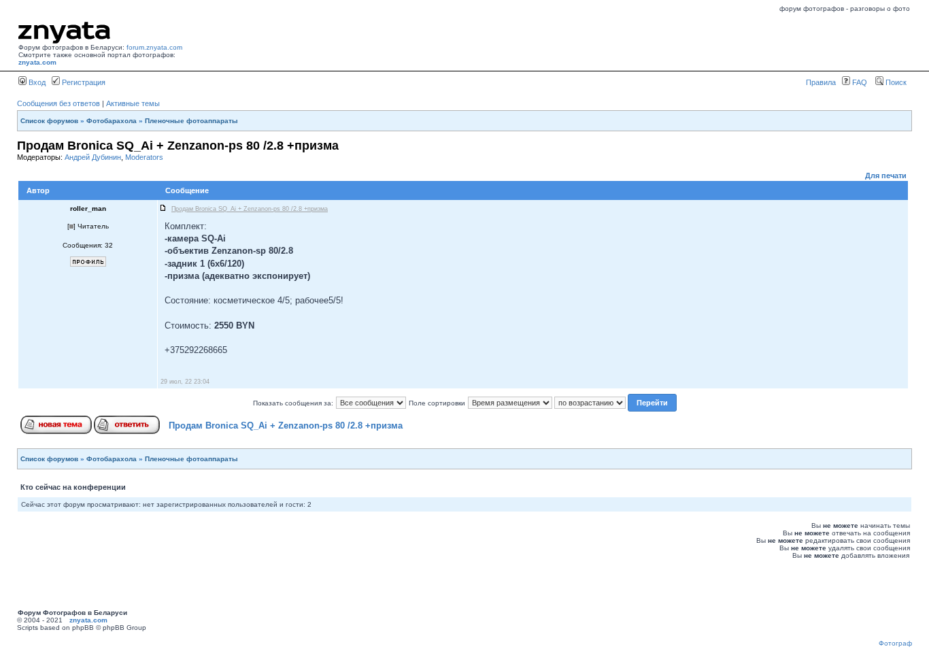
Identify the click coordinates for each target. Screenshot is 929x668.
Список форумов (49, 120)
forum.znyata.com (154, 47)
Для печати (886, 175)
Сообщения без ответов (58, 103)
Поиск (895, 82)
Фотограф (895, 643)
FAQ (858, 82)
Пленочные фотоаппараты (191, 120)
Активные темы (133, 103)
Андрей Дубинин (93, 157)
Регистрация (82, 82)
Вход (36, 82)
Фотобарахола (111, 120)
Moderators (144, 157)
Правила (821, 82)
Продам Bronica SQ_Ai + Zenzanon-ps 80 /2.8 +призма (286, 425)
